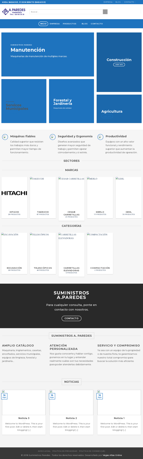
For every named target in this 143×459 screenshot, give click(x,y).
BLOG (118, 2)
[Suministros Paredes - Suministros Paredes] (13, 11)
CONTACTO (129, 2)
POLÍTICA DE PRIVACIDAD (65, 451)
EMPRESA (108, 2)
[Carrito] (139, 2)
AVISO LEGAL (44, 451)
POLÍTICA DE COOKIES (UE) (92, 451)
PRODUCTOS (69, 24)
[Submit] (105, 11)
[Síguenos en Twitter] (133, 11)
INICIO (43, 24)
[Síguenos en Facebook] (129, 11)
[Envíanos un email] (136, 11)
